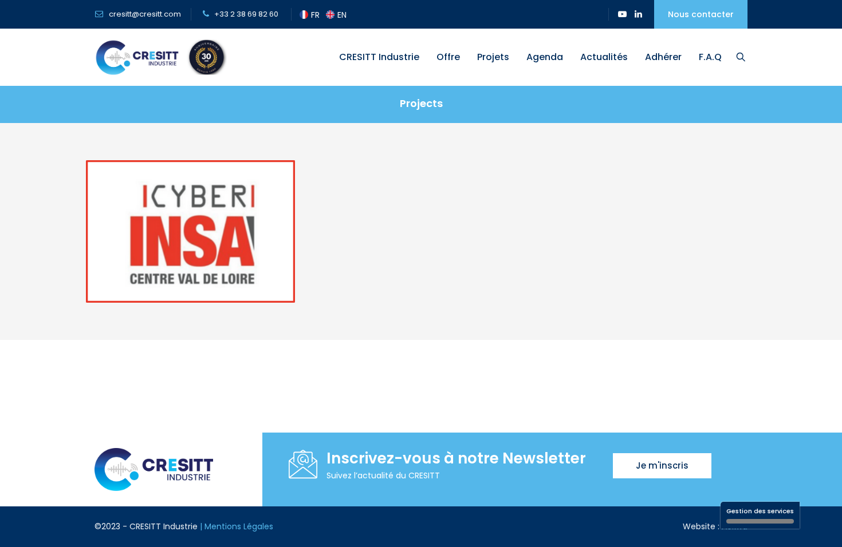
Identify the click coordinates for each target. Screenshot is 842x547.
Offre (448, 57)
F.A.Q (710, 57)
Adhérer (663, 57)
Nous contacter (701, 14)
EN (342, 15)
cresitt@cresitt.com (144, 14)
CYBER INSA (191, 280)
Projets (493, 57)
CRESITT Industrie (379, 57)
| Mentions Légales (236, 526)
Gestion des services (760, 511)
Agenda (544, 57)
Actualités (604, 57)
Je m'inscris (662, 465)
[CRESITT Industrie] (161, 57)
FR (315, 15)
